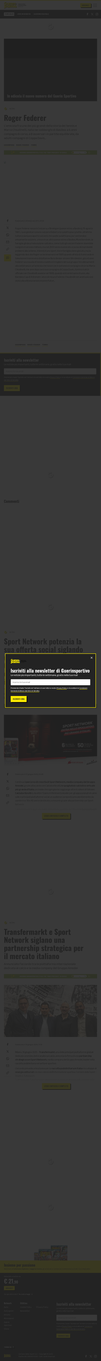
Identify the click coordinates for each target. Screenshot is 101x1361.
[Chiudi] (92, 658)
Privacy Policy (62, 688)
